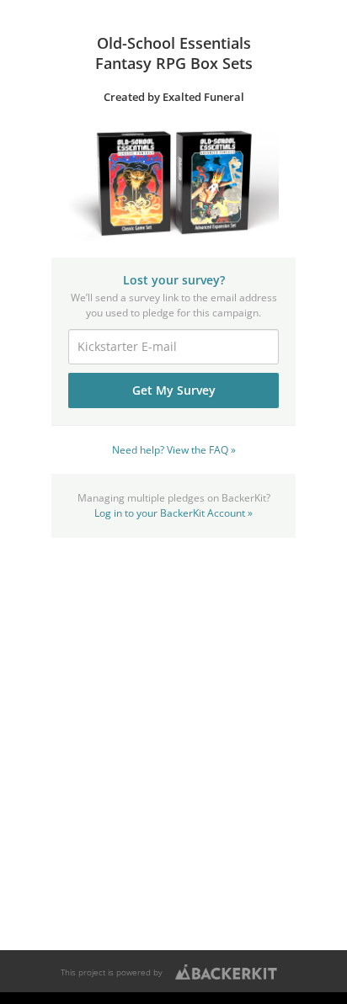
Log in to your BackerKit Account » (173, 512)
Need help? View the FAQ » (174, 449)
